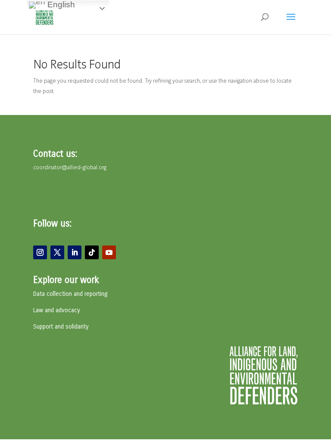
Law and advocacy (56, 310)
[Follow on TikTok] (92, 252)
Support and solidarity (60, 326)
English (60, 4)
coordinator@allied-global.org (69, 168)
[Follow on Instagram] (40, 252)
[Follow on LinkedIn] (74, 252)
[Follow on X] (57, 252)
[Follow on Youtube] (109, 252)
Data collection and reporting (70, 294)
